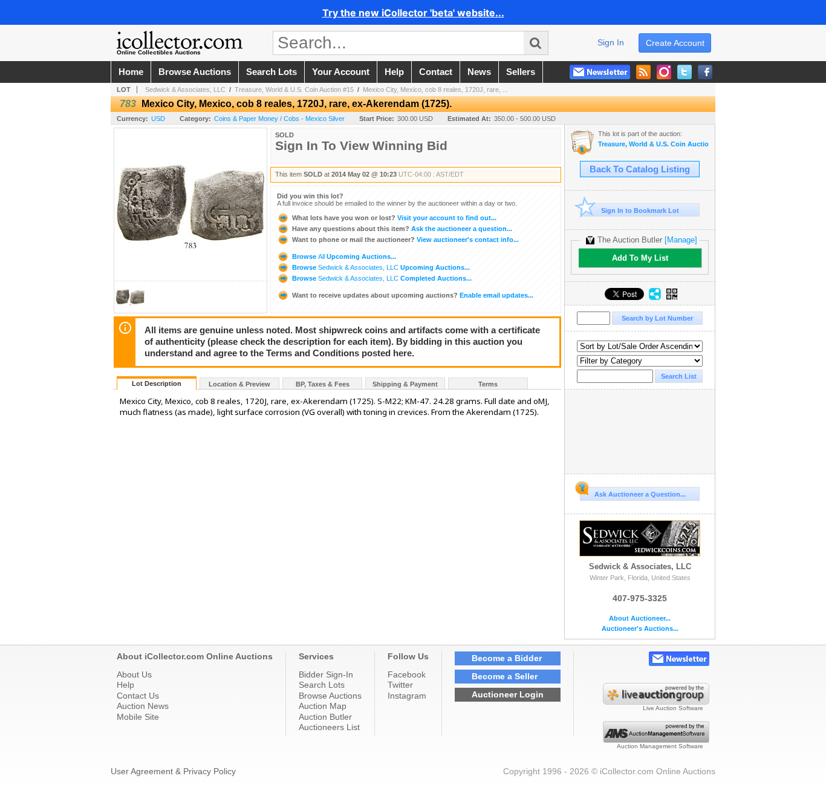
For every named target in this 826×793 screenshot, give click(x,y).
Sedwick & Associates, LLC (185, 89)
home (131, 72)
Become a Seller (505, 676)
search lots (271, 72)
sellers (520, 72)
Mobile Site (138, 717)
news (479, 72)
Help (125, 685)
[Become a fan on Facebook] (705, 72)
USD (158, 118)
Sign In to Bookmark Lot (640, 210)
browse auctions (194, 72)
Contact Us (138, 695)
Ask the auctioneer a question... (402, 228)
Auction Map (322, 706)
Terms (488, 384)
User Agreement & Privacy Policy (173, 771)
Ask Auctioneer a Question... (640, 494)
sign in (610, 42)
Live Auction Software (673, 708)
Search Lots (322, 685)
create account (675, 43)
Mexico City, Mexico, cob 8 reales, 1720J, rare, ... (435, 89)
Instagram (407, 695)
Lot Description (156, 383)
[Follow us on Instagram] (664, 72)
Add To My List (640, 258)
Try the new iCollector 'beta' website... (413, 13)
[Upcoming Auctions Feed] (643, 72)
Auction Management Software (660, 746)
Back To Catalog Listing (640, 169)
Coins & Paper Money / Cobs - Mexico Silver (279, 118)
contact (435, 72)
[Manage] (681, 239)
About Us (134, 674)
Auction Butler (325, 717)
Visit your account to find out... (394, 217)
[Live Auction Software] (656, 702)
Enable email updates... (412, 295)
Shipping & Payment (405, 384)
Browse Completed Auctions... (381, 278)
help (394, 72)
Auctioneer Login (508, 694)
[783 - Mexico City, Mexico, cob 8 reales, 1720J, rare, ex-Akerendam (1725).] (130, 309)
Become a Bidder (507, 658)
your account (340, 72)
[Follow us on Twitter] (684, 72)
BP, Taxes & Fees (323, 384)
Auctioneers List (329, 727)
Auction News (143, 706)
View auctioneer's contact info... (405, 239)
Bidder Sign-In (326, 674)
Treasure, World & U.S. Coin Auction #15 (294, 89)
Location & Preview (239, 384)
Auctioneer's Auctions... (640, 628)
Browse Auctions (330, 695)
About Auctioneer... (640, 618)
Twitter (400, 685)
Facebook (407, 674)
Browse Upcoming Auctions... (343, 256)
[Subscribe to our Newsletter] (600, 72)
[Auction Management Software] (656, 740)
